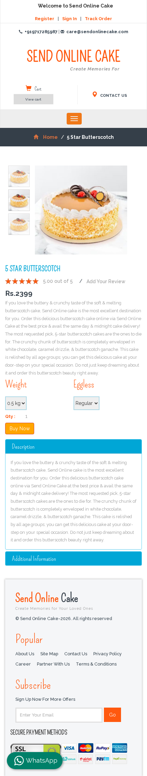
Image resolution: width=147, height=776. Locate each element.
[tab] (73, 446)
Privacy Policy (107, 653)
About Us (24, 653)
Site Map (49, 653)
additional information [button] (34, 559)
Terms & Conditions (96, 664)
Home (50, 137)
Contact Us (75, 653)
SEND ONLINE (73, 60)
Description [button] (23, 446)
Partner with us (53, 664)
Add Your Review (105, 281)
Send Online (54, 600)
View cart (33, 99)
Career (23, 664)
